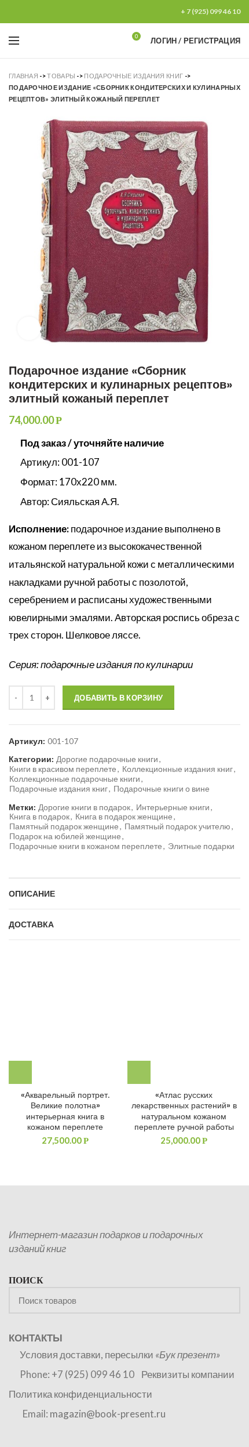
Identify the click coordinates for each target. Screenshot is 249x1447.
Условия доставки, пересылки (120, 1354)
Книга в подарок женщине (124, 816)
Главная (23, 75)
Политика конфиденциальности (80, 1394)
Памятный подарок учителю (177, 826)
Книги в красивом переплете (62, 769)
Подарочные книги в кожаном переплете (85, 846)
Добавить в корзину (118, 697)
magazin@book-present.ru (108, 1414)
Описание (32, 894)
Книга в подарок (39, 816)
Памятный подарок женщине (64, 826)
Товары (61, 75)
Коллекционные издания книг (177, 769)
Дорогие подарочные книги (107, 759)
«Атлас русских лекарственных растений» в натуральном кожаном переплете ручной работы (184, 1111)
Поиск (224, 1300)
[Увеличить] (29, 328)
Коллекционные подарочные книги (74, 779)
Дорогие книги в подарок (84, 807)
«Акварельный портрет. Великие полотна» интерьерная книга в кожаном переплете (65, 1111)
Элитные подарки (201, 846)
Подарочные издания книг (133, 75)
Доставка (31, 924)
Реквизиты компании (188, 1374)
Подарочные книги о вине (161, 788)
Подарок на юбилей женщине (65, 836)
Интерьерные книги (173, 807)
